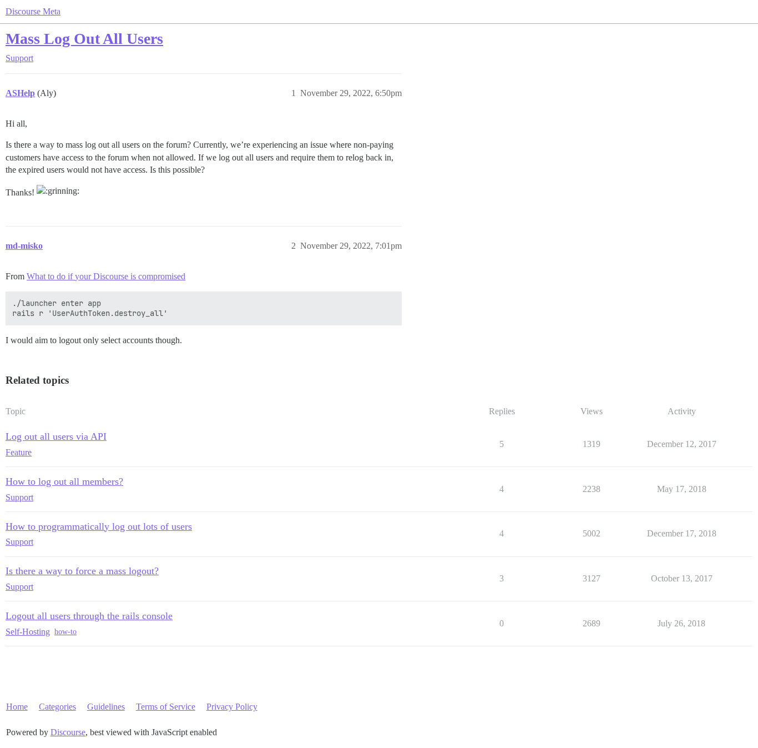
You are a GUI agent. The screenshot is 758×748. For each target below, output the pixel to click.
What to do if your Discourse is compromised (106, 276)
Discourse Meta (33, 11)
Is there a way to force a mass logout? (82, 570)
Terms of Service (165, 706)
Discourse (67, 732)
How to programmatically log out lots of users (99, 526)
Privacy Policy (231, 706)
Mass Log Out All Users (84, 38)
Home (17, 706)
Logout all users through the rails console (89, 615)
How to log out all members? (64, 481)
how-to (65, 631)
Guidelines (106, 706)
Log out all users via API (56, 436)
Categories (57, 706)
